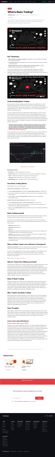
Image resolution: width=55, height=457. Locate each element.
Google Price (5, 439)
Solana (4, 423)
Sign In (49, 1)
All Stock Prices (5, 445)
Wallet (19, 1)
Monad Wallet (19, 424)
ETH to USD (28, 424)
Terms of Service (32, 401)
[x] (45, 416)
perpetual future (10, 115)
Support (30, 1)
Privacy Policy (20, 451)
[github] (47, 416)
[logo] (4, 1)
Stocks (12, 423)
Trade (15, 1)
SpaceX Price (5, 441)
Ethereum (4, 426)
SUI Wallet (19, 426)
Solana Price (44, 423)
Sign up (44, 1)
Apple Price (5, 442)
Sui (3, 427)
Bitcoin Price (44, 424)
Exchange (13, 424)
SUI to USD (27, 427)
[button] (53, 1)
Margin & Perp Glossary (20, 258)
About (34, 1)
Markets (11, 1)
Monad (4, 429)
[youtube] (49, 415)
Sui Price (43, 427)
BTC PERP (35, 423)
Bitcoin (4, 424)
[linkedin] (51, 416)
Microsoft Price (5, 444)
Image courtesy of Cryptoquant (27, 166)
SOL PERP (35, 426)
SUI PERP (35, 427)
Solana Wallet (19, 423)
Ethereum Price (44, 426)
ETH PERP (35, 424)
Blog (22, 1)
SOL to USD (28, 426)
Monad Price (44, 429)
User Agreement (13, 451)
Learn (26, 1)
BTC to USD (28, 429)
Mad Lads (13, 427)
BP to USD (27, 423)
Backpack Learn (11, 14)
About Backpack (5, 432)
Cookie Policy (26, 451)
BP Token (13, 429)
